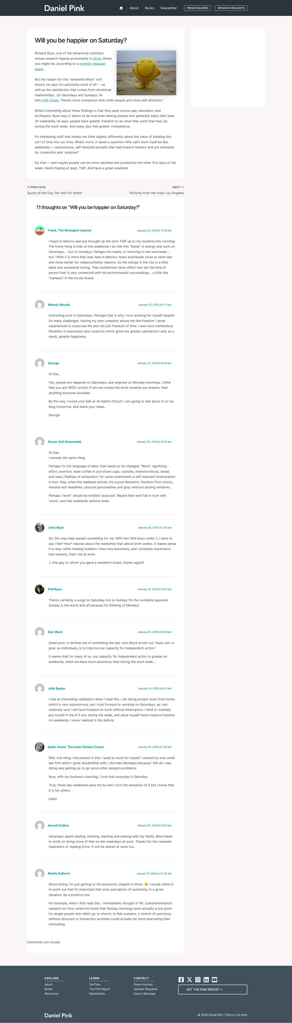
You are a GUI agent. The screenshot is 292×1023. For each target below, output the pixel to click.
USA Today (50, 100)
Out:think (241, 1014)
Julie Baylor (56, 688)
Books (49, 989)
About (48, 984)
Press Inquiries (143, 984)
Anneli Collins (58, 825)
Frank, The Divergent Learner (70, 230)
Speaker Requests (146, 989)
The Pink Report (99, 989)
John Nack (56, 527)
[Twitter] (189, 980)
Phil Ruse (55, 589)
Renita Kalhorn (59, 873)
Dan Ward (55, 632)
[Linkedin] (206, 980)
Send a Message (144, 993)
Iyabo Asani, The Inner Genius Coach (76, 747)
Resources (51, 993)
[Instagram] (198, 980)
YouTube (94, 984)
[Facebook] (181, 980)
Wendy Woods (59, 305)
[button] (197, 8)
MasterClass (97, 993)
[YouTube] (215, 980)
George (53, 363)
